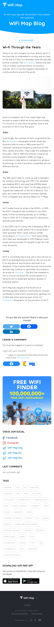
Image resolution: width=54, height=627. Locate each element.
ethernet (35, 506)
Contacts (27, 605)
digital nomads (20, 506)
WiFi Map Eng (15, 447)
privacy (28, 530)
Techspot (13, 141)
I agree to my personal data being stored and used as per (27, 356)
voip (32, 543)
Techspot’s (8, 300)
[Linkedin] (11, 331)
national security (12, 530)
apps (26, 494)
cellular (36, 494)
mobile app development (26, 524)
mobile (7, 524)
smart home (9, 537)
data (6, 506)
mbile (45, 518)
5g (25, 487)
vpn (40, 543)
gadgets (18, 512)
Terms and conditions (20, 613)
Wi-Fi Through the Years (22, 47)
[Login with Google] (28, 363)
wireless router (12, 555)
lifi (37, 518)
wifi (21, 549)
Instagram (13, 442)
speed (22, 537)
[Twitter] (11, 326)
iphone (29, 518)
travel (23, 543)
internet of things (12, 518)
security (40, 530)
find (46, 506)
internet (8, 487)
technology (10, 543)
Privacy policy (37, 613)
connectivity (24, 500)
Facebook (12, 437)
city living (9, 500)
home (29, 512)
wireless (32, 549)
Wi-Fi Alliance (29, 62)
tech (31, 537)
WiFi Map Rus (15, 457)
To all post (27, 40)
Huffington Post (23, 236)
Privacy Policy (23, 357)
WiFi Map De (14, 452)
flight (7, 512)
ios (17, 487)
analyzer (34, 487)
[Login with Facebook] (11, 363)
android (8, 494)
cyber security (41, 500)
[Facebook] (28, 326)
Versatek (19, 272)
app (18, 494)
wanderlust (10, 549)
